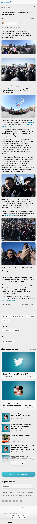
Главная (4, 492)
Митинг (5, 316)
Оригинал (4, 304)
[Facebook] (17, 501)
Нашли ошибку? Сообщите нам (9, 510)
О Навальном (19, 492)
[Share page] (34, 7)
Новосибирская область (11, 330)
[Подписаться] (33, 486)
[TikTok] (10, 501)
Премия (28, 495)
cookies (10, 522)
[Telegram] (13, 501)
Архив (3, 7)
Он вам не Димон (17, 316)
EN (31, 2)
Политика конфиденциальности (23, 507)
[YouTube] (20, 501)
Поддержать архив (19, 474)
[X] (2, 501)
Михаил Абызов (8, 341)
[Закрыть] (34, 522)
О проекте (29, 492)
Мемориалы (5, 495)
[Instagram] (6, 501)
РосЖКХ (5, 320)
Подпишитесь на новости (11, 482)
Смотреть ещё (18, 463)
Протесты (30, 316)
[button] (18, 48)
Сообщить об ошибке (29, 304)
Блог (9, 7)
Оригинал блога (16, 495)
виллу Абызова (9, 215)
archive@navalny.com (7, 507)
